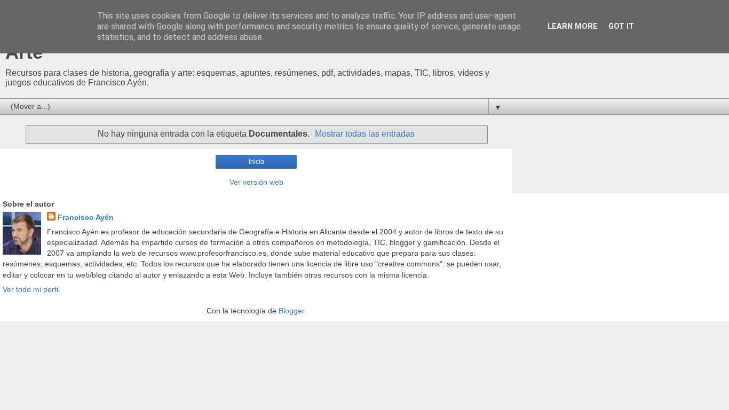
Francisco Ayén (86, 217)
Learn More (573, 26)
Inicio (256, 161)
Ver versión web (256, 182)
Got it (621, 26)
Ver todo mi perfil (31, 289)
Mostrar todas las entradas (365, 133)
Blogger (291, 310)
